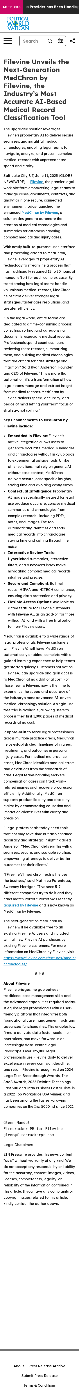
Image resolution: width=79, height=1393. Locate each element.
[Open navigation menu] (8, 40)
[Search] (50, 41)
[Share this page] (72, 40)
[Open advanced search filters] (60, 41)
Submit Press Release (40, 1375)
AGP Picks (11, 7)
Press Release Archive (46, 1366)
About (19, 1366)
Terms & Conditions (39, 1385)
